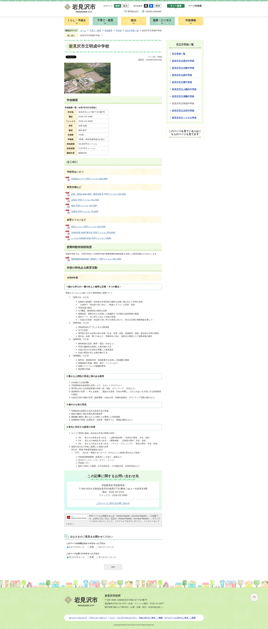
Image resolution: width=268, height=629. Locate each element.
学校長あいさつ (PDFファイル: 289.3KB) (89, 178)
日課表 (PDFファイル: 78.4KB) (84, 211)
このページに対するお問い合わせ (113, 503)
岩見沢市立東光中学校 (183, 60)
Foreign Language (153, 11)
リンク (112, 618)
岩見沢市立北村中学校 (183, 110)
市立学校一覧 (178, 53)
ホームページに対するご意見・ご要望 (180, 618)
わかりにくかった (106, 547)
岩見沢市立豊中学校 (182, 82)
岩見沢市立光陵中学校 (183, 68)
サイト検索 (175, 5)
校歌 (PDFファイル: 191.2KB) (84, 205)
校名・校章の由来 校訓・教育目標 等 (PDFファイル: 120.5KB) (98, 194)
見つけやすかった (77, 557)
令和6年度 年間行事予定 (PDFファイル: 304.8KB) (93, 232)
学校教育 (108, 30)
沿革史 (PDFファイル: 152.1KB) (85, 200)
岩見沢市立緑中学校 (182, 75)
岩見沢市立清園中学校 (183, 96)
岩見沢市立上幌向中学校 (184, 89)
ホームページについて (78, 618)
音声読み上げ (133, 11)
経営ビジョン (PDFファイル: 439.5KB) (88, 226)
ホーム (83, 30)
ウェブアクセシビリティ (127, 618)
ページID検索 (195, 5)
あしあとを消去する (102, 35)
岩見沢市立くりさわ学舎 (184, 117)
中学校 (119, 30)
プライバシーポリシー (98, 618)
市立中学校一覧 (132, 30)
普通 (92, 547)
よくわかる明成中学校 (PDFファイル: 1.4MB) (91, 238)
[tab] (176, 6)
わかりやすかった (77, 547)
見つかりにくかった (107, 557)
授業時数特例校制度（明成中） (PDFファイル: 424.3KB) (96, 259)
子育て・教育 (95, 30)
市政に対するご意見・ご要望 (151, 618)
